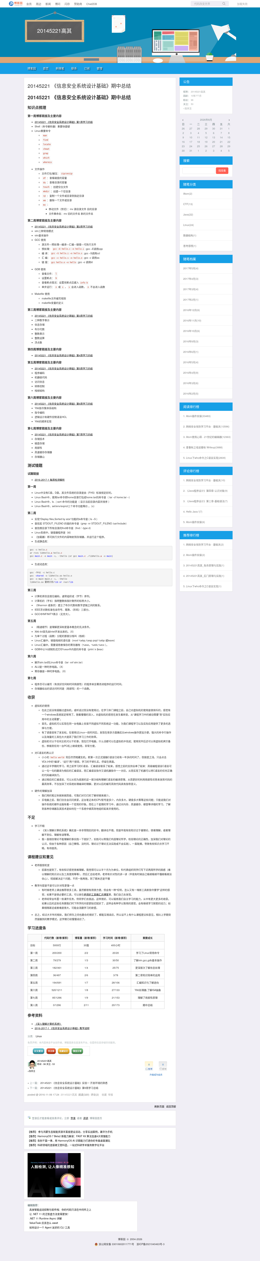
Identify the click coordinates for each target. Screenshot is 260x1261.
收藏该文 (63, 1051)
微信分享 (77, 1051)
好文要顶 (38, 1051)
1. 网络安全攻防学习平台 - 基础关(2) (203, 544)
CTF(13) (188, 204)
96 (192, 100)
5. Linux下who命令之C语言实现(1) (202, 586)
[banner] (14, 3)
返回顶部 (171, 1106)
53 (192, 104)
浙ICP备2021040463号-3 (150, 1244)
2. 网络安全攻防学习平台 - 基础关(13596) (206, 426)
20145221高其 (54, 30)
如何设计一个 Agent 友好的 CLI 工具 (49, 1227)
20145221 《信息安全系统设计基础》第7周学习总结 (64, 434)
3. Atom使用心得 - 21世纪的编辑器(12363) (207, 437)
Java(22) (188, 214)
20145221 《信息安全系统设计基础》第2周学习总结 (64, 226)
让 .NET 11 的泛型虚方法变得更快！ (49, 1214)
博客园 (31, 68)
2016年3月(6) (190, 383)
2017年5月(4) (190, 268)
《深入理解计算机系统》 (48, 1024)
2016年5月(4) (190, 362)
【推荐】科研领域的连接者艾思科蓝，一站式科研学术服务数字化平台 (66, 1145)
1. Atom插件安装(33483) (197, 416)
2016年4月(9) (190, 372)
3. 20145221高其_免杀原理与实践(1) (203, 565)
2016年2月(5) (190, 393)
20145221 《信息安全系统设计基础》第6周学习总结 (64, 403)
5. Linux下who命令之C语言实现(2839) (204, 457)
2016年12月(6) (191, 310)
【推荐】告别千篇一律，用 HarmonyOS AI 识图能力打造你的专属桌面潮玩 (69, 1140)
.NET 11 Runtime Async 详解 (45, 1218)
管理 (99, 68)
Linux (39, 1036)
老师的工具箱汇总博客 (96, 894)
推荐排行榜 (191, 535)
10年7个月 (196, 95)
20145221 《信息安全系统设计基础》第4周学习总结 (64, 355)
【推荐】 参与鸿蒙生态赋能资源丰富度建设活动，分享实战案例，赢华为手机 (70, 1131)
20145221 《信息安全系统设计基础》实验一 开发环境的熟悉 (74, 1083)
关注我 (51, 1051)
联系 (74, 68)
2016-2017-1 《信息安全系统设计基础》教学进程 (62, 1028)
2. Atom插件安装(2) (194, 555)
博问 (57, 4)
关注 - (50, 1063)
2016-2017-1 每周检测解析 (50, 479)
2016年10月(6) (191, 331)
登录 (73, 1118)
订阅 (87, 68)
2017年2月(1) (190, 299)
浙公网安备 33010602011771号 (116, 1244)
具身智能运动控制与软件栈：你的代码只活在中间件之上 (60, 1209)
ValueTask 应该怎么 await (43, 1223)
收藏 (104, 1094)
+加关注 (31, 1070)
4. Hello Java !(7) (192, 511)
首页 (46, 68)
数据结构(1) (189, 235)
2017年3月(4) (190, 289)
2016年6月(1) (190, 352)
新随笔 (60, 68)
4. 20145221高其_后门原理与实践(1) (203, 576)
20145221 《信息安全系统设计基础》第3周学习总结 (64, 315)
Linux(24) (188, 225)
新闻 (48, 4)
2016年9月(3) (190, 341)
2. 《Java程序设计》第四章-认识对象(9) (205, 490)
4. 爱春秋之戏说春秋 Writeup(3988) (203, 447)
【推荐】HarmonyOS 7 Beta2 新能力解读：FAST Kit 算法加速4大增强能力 (69, 1136)
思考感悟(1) (189, 246)
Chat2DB (91, 4)
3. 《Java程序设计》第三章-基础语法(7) (205, 501)
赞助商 (78, 4)
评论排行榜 (191, 471)
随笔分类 (189, 184)
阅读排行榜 (191, 406)
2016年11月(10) (192, 320)
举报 (110, 1094)
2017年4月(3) (190, 278)
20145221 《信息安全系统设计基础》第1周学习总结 (64, 122)
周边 (38, 4)
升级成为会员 (156, 1074)
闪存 (67, 4)
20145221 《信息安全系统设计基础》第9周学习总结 (69, 1088)
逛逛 (85, 1118)
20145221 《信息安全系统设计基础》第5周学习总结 (64, 368)
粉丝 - (41, 1063)
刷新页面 (159, 1106)
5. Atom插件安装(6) (194, 522)
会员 (29, 4)
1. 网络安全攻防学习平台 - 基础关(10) (204, 480)
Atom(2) (187, 193)
